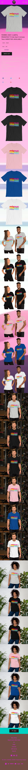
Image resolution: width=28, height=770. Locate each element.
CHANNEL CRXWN (11, 759)
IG (14, 742)
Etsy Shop (14, 737)
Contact (14, 746)
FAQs (14, 744)
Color (3, 43)
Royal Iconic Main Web (14, 740)
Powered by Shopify (21, 759)
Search (14, 751)
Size (3, 46)
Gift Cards (14, 749)
